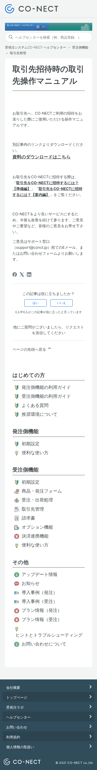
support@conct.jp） (33, 247)
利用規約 (13, 737)
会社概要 (13, 687)
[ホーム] (31, 8)
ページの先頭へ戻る (29, 349)
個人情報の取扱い (20, 747)
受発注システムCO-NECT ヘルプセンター (35, 47)
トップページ (16, 697)
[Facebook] (14, 274)
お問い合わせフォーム (38, 253)
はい (36, 303)
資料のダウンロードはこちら (41, 156)
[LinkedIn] (29, 274)
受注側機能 (80, 47)
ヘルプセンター (18, 717)
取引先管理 (18, 53)
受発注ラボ (15, 707)
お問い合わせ (16, 727)
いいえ (61, 303)
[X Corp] (22, 274)
